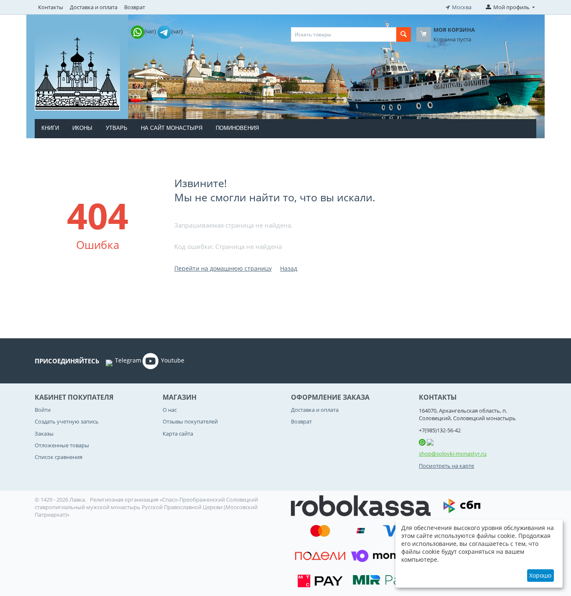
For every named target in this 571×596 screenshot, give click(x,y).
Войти (43, 409)
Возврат (134, 7)
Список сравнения (58, 457)
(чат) (151, 31)
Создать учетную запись (67, 421)
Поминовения (237, 128)
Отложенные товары (62, 445)
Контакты (50, 7)
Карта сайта (178, 433)
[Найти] (403, 34)
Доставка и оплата (93, 7)
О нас (170, 409)
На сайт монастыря (171, 128)
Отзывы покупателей (190, 421)
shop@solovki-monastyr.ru (453, 453)
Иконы (82, 128)
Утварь (116, 128)
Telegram (128, 360)
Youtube (172, 360)
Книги (50, 128)
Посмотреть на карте (446, 465)
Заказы (44, 433)
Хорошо (540, 575)
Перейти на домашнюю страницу (223, 268)
